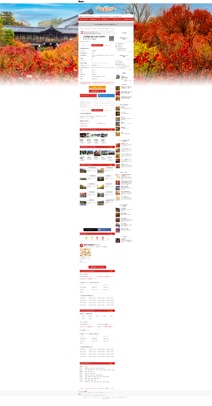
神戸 (96, 376)
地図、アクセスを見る (98, 87)
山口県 (92, 378)
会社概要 (118, 397)
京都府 (89, 376)
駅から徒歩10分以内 (90, 116)
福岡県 (86, 381)
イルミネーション (109, 392)
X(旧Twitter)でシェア (91, 229)
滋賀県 (108, 376)
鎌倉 (94, 369)
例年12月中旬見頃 (102, 305)
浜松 (102, 375)
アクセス (109, 45)
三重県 (97, 375)
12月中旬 (97, 55)
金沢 (88, 373)
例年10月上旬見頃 (93, 300)
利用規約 (85, 397)
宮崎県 (104, 381)
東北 (89, 16)
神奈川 (98, 16)
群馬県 (111, 316)
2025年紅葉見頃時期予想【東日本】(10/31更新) (92, 33)
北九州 (88, 381)
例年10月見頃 (83, 300)
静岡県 (100, 375)
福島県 (103, 368)
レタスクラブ (80, 395)
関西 (109, 16)
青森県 (91, 368)
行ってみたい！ (89, 95)
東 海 (81, 375)
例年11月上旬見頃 (93, 302)
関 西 (81, 376)
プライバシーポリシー (89, 397)
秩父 (102, 369)
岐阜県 (93, 375)
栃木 (94, 16)
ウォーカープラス (81, 392)
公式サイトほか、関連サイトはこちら (98, 76)
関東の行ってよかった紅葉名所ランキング (90, 32)
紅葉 (105, 392)
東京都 (82, 41)
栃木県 (83, 318)
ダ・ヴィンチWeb (85, 395)
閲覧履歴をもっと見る (128, 80)
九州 (120, 16)
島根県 (98, 378)
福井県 (94, 373)
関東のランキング (85, 324)
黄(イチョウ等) (95, 289)
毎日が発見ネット (103, 395)
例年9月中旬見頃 (102, 297)
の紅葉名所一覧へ (84, 123)
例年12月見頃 (83, 305)
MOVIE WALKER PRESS (97, 395)
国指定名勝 (95, 287)
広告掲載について (114, 397)
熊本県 (98, 381)
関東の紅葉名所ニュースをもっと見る (97, 267)
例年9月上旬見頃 (93, 297)
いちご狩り (85, 392)
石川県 (86, 373)
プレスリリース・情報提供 (104, 397)
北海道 (86, 16)
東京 (95, 16)
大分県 (101, 381)
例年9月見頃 (83, 297)
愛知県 (86, 375)
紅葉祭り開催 (83, 287)
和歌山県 (104, 376)
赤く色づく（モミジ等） (85, 117)
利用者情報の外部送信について (124, 397)
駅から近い (83, 289)
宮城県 (86, 368)
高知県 (95, 380)
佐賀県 (91, 381)
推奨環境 (94, 397)
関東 (92, 16)
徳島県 (92, 380)
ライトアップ (106, 284)
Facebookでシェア (105, 229)
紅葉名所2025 (81, 16)
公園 (92, 117)
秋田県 (97, 368)
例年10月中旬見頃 (102, 300)
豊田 (90, 375)
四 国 (81, 380)
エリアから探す (84, 19)
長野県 (89, 371)
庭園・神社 (106, 287)
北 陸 (81, 373)
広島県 (86, 378)
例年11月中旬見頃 (102, 302)
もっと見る (130, 51)
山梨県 (86, 371)
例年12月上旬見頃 (93, 305)
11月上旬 (93, 55)
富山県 (91, 373)
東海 (106, 16)
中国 (115, 16)
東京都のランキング (86, 276)
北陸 (104, 16)
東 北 (81, 368)
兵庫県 (94, 376)
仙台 (88, 368)
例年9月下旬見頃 (110, 297)
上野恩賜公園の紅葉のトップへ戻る (97, 91)
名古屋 (88, 375)
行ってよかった (118, 19)
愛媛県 (89, 380)
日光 (110, 369)
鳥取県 (95, 378)
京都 (111, 16)
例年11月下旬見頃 (110, 302)
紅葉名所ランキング (96, 19)
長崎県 (95, 381)
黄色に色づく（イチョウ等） (102, 116)
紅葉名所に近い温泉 (129, 19)
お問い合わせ (98, 397)
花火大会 (97, 392)
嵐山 (91, 376)
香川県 (86, 380)
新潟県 (92, 371)
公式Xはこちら (94, 78)
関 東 (81, 369)
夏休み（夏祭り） (102, 392)
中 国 (81, 378)
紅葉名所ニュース (106, 19)
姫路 (98, 376)
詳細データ (97, 45)
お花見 (89, 392)
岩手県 (94, 368)
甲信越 (101, 16)
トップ (85, 45)
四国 (117, 16)
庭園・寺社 (83, 116)
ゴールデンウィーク (93, 392)
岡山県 (89, 378)
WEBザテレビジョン (91, 395)
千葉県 (97, 316)
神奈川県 (90, 316)
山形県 (100, 368)
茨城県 (90, 318)
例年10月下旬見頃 (110, 300)
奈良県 (101, 376)
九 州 (81, 381)
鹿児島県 (107, 381)
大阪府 (86, 376)
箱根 (92, 369)
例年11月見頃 (83, 302)
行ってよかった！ (107, 95)
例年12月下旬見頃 (110, 305)
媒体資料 (109, 397)
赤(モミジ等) (106, 289)
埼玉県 (104, 316)
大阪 (112, 16)
